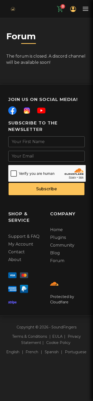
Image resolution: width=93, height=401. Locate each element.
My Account (20, 244)
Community (62, 245)
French (32, 352)
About (14, 259)
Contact (16, 251)
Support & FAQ (24, 236)
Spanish (52, 352)
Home (56, 229)
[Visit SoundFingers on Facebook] (12, 276)
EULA (57, 336)
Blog (55, 252)
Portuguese (76, 352)
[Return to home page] (13, 9)
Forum (57, 260)
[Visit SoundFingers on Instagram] (24, 276)
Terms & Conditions (30, 336)
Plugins (58, 237)
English (13, 352)
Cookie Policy (58, 342)
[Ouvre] (73, 9)
